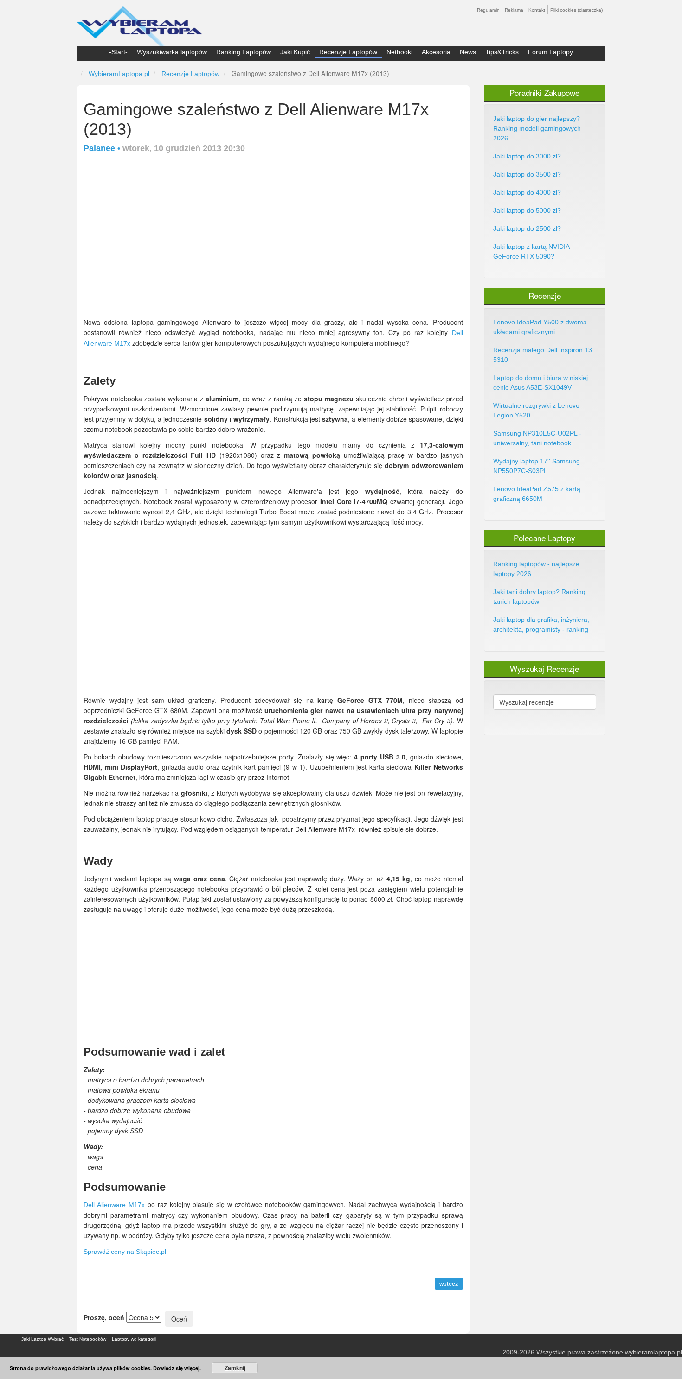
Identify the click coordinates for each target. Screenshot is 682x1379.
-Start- (118, 52)
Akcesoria (436, 52)
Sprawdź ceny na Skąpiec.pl (125, 1251)
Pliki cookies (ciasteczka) (576, 10)
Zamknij (235, 1368)
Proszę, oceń (104, 1317)
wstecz (448, 1283)
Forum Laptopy (550, 52)
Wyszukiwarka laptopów (172, 52)
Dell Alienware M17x (114, 1204)
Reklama (514, 10)
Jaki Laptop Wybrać (42, 1338)
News (468, 52)
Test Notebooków (87, 1338)
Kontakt (536, 10)
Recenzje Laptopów (348, 52)
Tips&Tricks (502, 52)
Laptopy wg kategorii (134, 1338)
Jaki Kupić (295, 52)
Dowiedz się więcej (176, 1368)
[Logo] (139, 22)
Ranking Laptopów (243, 52)
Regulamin (488, 10)
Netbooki (399, 52)
